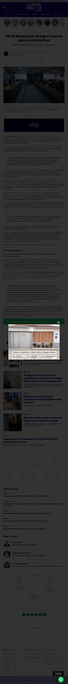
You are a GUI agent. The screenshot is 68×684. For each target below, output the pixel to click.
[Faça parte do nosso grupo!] (61, 679)
